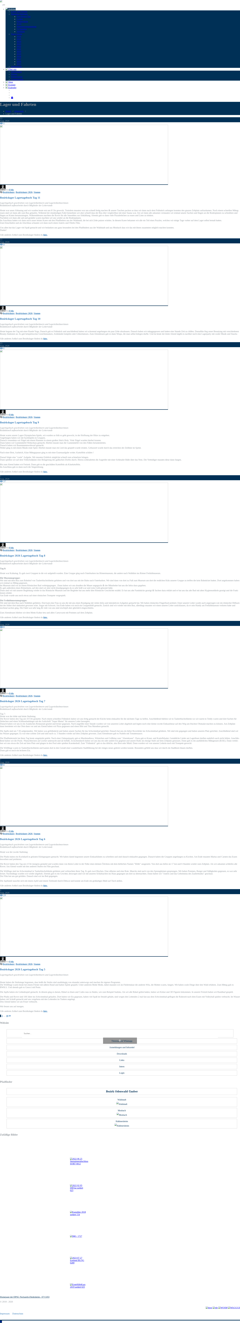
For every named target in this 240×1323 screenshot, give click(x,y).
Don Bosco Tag (24, 16)
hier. (45, 235)
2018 (19, 56)
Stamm (14, 74)
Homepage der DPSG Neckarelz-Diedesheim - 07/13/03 (24, 1297)
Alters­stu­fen (16, 72)
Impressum (5, 1313)
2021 (19, 49)
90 (3, 765)
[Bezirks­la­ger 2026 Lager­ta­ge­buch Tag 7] (84, 687)
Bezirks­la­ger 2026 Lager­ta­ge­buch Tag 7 (22, 701)
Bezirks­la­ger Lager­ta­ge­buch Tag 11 (20, 197)
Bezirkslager (9, 192)
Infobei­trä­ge (16, 66)
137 (4, 481)
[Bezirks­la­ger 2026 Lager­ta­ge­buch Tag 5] (84, 955)
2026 (19, 36)
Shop (10, 82)
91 (3, 348)
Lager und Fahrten (19, 11)
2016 (19, 61)
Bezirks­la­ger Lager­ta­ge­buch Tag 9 (19, 422)
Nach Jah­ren (16, 34)
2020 (19, 51)
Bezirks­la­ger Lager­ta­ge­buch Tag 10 (20, 318)
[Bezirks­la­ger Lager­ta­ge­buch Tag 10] (84, 305)
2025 (19, 39)
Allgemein (18, 111)
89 (3, 627)
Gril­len (20, 19)
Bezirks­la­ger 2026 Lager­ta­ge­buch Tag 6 (22, 839)
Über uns (12, 69)
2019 (19, 54)
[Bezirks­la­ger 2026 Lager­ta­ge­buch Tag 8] (84, 541)
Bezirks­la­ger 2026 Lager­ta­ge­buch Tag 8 (22, 555)
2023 (19, 44)
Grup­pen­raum (17, 79)
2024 (19, 41)
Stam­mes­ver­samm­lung (26, 26)
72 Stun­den (22, 29)
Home (8, 111)
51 (3, 123)
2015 (19, 64)
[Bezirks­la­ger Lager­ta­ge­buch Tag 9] (84, 408)
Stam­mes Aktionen (19, 14)
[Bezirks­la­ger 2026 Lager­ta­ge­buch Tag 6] (84, 825)
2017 (19, 59)
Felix (11, 190)
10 (7, 1016)
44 (3, 244)
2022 (19, 46)
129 (4, 895)
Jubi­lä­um (21, 31)
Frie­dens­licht (22, 21)
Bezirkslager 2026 (24, 192)
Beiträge (12, 9)
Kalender (12, 87)
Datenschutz (17, 1313)
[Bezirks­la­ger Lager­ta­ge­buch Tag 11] (84, 183)
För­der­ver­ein (16, 77)
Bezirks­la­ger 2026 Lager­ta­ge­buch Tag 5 (22, 969)
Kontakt (11, 85)
